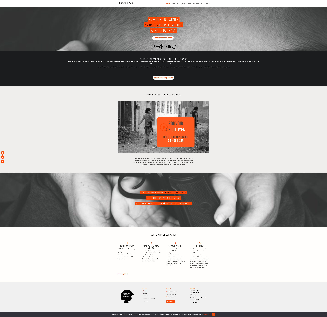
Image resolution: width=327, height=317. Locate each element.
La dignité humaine (172, 291)
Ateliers (174, 3)
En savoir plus (207, 314)
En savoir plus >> (123, 274)
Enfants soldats (171, 294)
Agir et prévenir (171, 297)
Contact (206, 3)
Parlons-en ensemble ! (175, 192)
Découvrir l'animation (163, 38)
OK (213, 314)
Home (168, 3)
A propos (183, 3)
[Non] (325, 314)
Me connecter (170, 301)
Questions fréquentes (195, 3)
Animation (152, 25)
